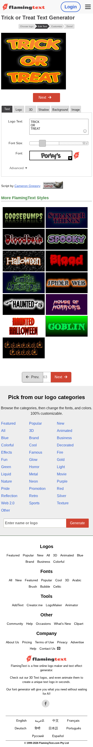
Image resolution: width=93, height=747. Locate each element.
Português (73, 728)
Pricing (27, 642)
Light (61, 467)
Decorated (65, 445)
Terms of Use (44, 642)
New (60, 423)
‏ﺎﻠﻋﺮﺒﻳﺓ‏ (39, 720)
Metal (33, 474)
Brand (34, 438)
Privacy (62, 642)
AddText (17, 605)
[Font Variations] (76, 159)
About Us (12, 642)
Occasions (43, 623)
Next (42, 97)
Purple (62, 481)
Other (5, 510)
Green (6, 467)
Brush (33, 586)
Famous (35, 452)
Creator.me (35, 605)
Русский (38, 736)
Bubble (45, 586)
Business (64, 438)
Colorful (7, 445)
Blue (5, 438)
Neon (33, 481)
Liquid (6, 474)
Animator (71, 605)
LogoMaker (54, 605)
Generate (77, 523)
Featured (8, 423)
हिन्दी (37, 728)
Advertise (77, 642)
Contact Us (47, 648)
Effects (6, 452)
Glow (33, 460)
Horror (34, 467)
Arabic (76, 580)
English (21, 720)
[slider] (42, 143)
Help (29, 623)
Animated (64, 431)
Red (60, 489)
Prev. (35, 377)
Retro (33, 496)
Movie (62, 474)
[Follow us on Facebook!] (45, 703)
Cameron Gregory (27, 186)
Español (58, 736)
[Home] (23, 7)
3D (31, 431)
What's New (62, 623)
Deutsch (20, 728)
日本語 (53, 728)
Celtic (57, 586)
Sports (34, 503)
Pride (5, 489)
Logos (46, 546)
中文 (55, 720)
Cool (33, 445)
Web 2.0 (7, 503)
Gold (61, 460)
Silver (61, 496)
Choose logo (26, 26)
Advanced (16, 168)
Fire (60, 452)
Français (73, 720)
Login (71, 6)
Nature (6, 481)
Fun (4, 460)
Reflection (9, 496)
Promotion (37, 489)
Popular (35, 423)
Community (15, 623)
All (3, 431)
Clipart (78, 623)
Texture (63, 503)
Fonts (46, 571)
